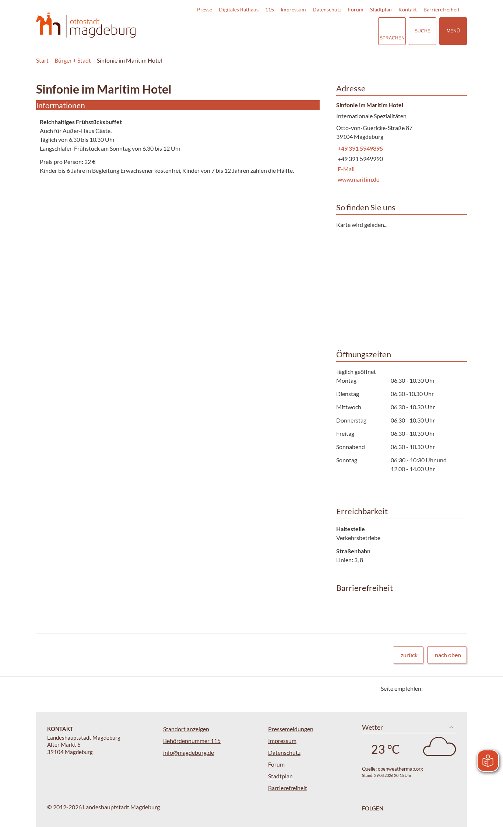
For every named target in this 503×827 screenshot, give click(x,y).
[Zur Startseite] (86, 25)
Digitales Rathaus (238, 9)
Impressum (293, 9)
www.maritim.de (357, 179)
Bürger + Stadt (72, 60)
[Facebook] (440, 688)
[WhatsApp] (459, 688)
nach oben (448, 654)
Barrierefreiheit (441, 9)
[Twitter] (431, 688)
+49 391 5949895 (359, 148)
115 (269, 9)
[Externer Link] (321, 31)
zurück (409, 654)
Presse (204, 9)
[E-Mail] (449, 688)
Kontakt (407, 9)
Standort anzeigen (186, 728)
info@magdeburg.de (188, 752)
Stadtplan (381, 9)
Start (42, 60)
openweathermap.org (400, 769)
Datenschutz (327, 9)
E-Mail (345, 168)
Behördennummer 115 (192, 740)
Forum (355, 9)
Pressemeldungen (290, 728)
